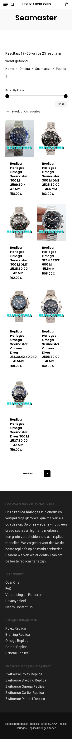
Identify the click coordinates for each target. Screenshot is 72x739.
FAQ (8, 589)
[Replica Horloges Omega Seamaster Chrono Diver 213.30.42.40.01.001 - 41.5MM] (19, 306)
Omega (24, 69)
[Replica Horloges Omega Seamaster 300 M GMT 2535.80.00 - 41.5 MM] (51, 138)
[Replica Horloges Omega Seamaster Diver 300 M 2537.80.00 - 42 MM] (19, 394)
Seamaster (43, 69)
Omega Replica (16, 641)
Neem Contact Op (19, 607)
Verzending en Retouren (23, 595)
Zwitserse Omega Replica (25, 686)
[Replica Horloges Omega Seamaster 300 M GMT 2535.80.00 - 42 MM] (19, 222)
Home (9, 69)
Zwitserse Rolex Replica (23, 674)
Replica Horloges (36, 4)
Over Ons (12, 582)
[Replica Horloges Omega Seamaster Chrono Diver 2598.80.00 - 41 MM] (51, 306)
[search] (12, 4)
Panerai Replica (17, 653)
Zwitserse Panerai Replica (25, 699)
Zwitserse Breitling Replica (25, 680)
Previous (28, 473)
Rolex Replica (15, 628)
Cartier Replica (16, 647)
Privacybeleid (15, 601)
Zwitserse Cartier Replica (24, 693)
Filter (61, 104)
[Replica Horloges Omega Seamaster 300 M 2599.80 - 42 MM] (19, 138)
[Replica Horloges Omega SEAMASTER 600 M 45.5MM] (51, 222)
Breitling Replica (17, 634)
